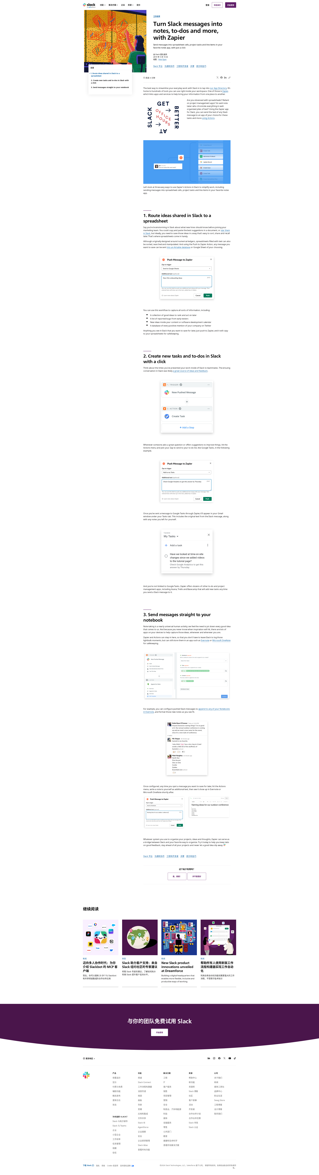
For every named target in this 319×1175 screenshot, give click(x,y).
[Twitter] (217, 77)
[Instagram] (214, 1058)
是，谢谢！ (177, 876)
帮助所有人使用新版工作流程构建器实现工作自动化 (217, 967)
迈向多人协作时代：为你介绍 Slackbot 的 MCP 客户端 (100, 967)
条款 (103, 1165)
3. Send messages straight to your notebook (110, 87)
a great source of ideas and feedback (190, 370)
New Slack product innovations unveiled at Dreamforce (177, 967)
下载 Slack (87, 1165)
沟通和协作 (169, 66)
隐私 (98, 1165)
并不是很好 (196, 876)
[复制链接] (229, 77)
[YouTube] (230, 1058)
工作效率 (156, 16)
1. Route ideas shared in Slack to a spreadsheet (105, 74)
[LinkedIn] (225, 77)
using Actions (208, 117)
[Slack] (89, 5)
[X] (224, 1058)
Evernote (205, 640)
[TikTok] (235, 1058)
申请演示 (217, 5)
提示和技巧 (201, 66)
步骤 (192, 66)
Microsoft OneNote (221, 640)
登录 (207, 5)
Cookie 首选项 (112, 1165)
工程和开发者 (182, 66)
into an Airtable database (178, 247)
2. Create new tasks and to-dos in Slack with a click (110, 81)
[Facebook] (221, 77)
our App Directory (218, 88)
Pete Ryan (162, 59)
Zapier (225, 91)
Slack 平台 (157, 66)
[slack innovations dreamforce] (179, 937)
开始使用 (230, 5)
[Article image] (100, 937)
